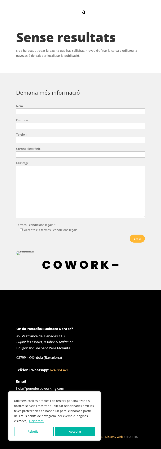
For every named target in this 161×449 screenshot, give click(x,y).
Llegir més (36, 421)
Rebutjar (34, 431)
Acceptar (75, 431)
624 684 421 (59, 370)
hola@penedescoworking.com (40, 388)
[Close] (96, 394)
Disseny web (114, 437)
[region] (54, 416)
